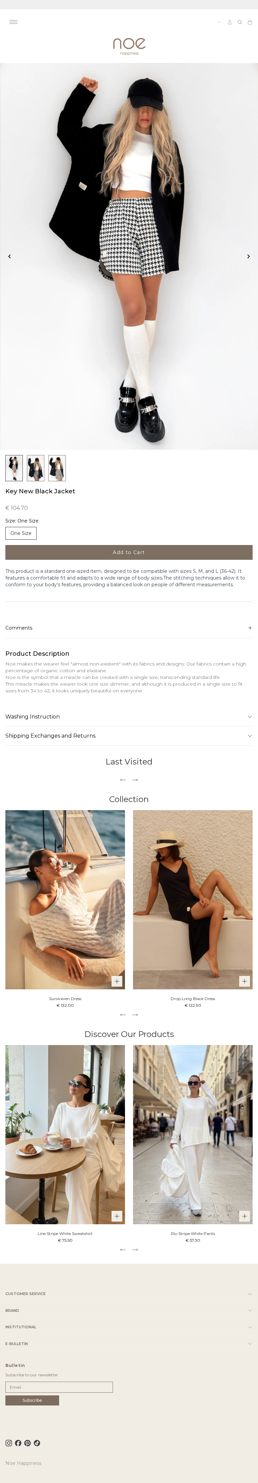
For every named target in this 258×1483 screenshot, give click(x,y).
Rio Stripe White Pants (193, 1233)
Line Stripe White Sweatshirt (65, 1233)
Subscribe (32, 1400)
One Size (21, 533)
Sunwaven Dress (65, 998)
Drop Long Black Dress (193, 998)
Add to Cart (129, 552)
